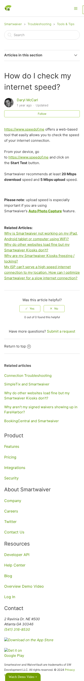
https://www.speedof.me (24, 129)
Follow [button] (42, 113)
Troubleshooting (39, 24)
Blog (8, 575)
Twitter (10, 521)
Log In (9, 596)
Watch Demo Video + (23, 677)
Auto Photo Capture (45, 211)
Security (11, 478)
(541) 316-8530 (17, 629)
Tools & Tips (65, 24)
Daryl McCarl (27, 100)
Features (11, 446)
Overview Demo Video (24, 586)
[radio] (29, 308)
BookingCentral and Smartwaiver (31, 421)
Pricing (10, 457)
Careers (11, 511)
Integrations (14, 467)
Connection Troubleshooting (28, 375)
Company (12, 500)
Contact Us (14, 532)
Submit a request (61, 331)
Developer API (16, 554)
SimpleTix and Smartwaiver (26, 384)
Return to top (15, 346)
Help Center (14, 565)
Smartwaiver (13, 24)
